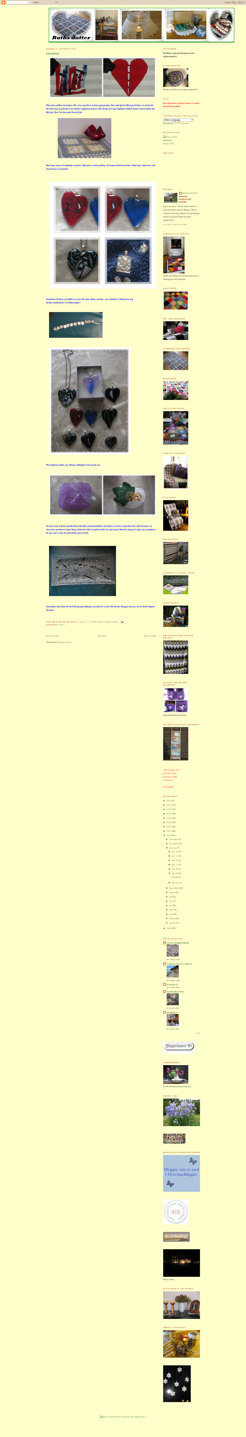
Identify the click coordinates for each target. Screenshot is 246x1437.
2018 (169, 800)
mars (171, 913)
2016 (169, 809)
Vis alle (197, 1033)
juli (171, 896)
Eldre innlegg (150, 635)
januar (172, 922)
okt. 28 (175, 851)
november (174, 843)
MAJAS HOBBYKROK (178, 942)
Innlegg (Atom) (65, 641)
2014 (169, 817)
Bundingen (172, 1012)
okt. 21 (175, 855)
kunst (61, 625)
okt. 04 (175, 873)
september (174, 887)
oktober (173, 847)
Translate (185, 123)
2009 (169, 928)
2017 (169, 804)
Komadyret (172, 984)
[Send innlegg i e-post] (121, 622)
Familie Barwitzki (175, 991)
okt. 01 (175, 882)
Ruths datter (189, 193)
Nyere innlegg (52, 635)
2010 (169, 835)
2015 (169, 813)
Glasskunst (52, 53)
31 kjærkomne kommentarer (102, 622)
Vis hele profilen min (175, 225)
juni (171, 900)
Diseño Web (168, 143)
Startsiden (101, 635)
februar (172, 918)
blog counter (167, 140)
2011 (169, 830)
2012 (169, 826)
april (171, 909)
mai (171, 905)
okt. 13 (175, 864)
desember (173, 839)
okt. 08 (175, 868)
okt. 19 (175, 860)
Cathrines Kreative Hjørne (179, 963)
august (172, 892)
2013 (169, 822)
